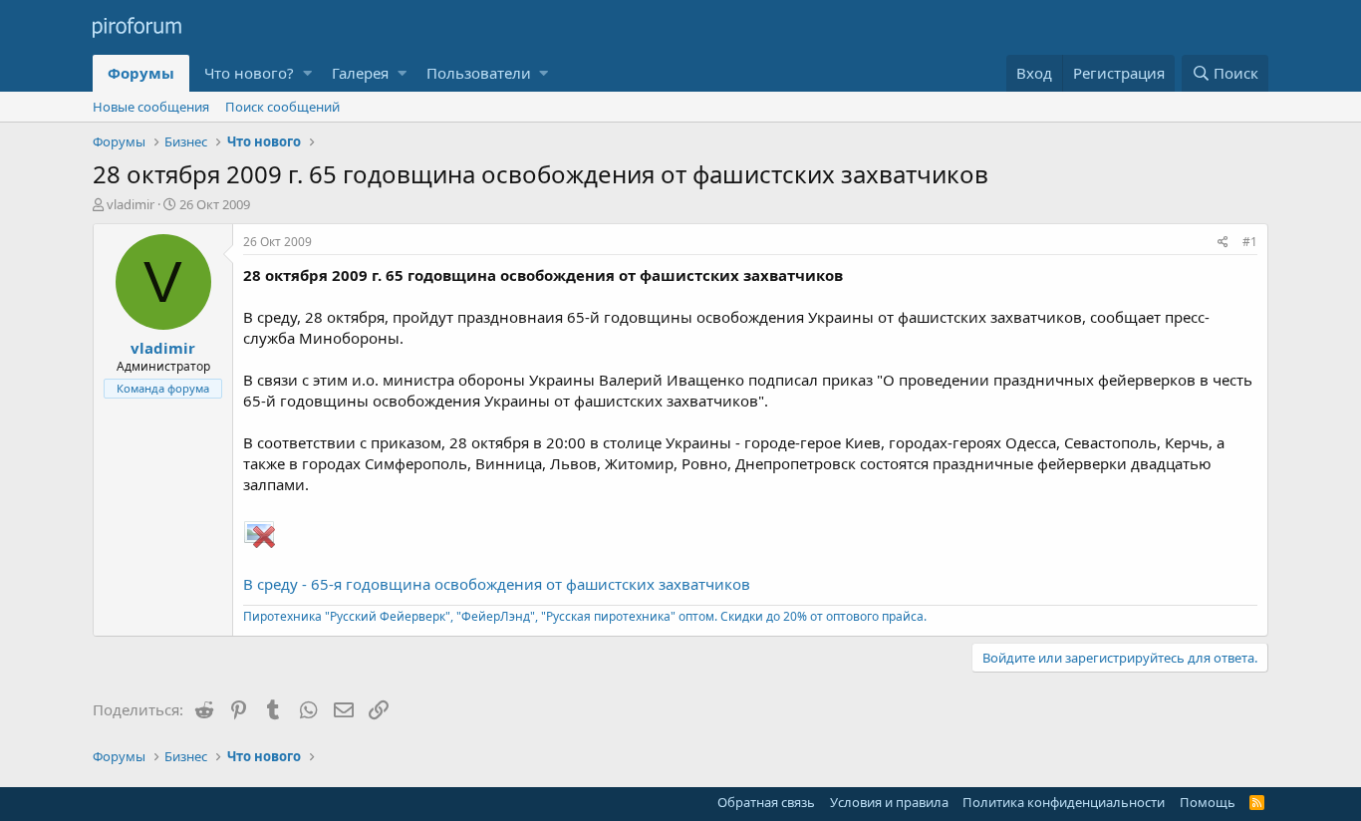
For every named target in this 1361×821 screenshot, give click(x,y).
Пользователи (478, 73)
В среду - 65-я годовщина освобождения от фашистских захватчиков (496, 584)
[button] (307, 73)
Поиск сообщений (282, 107)
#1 (1249, 241)
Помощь (1207, 802)
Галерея (360, 73)
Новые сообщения (151, 107)
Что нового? (249, 73)
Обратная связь (766, 802)
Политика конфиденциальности (1063, 802)
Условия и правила (889, 802)
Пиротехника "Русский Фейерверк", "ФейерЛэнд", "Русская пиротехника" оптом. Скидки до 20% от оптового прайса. (585, 616)
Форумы (141, 73)
